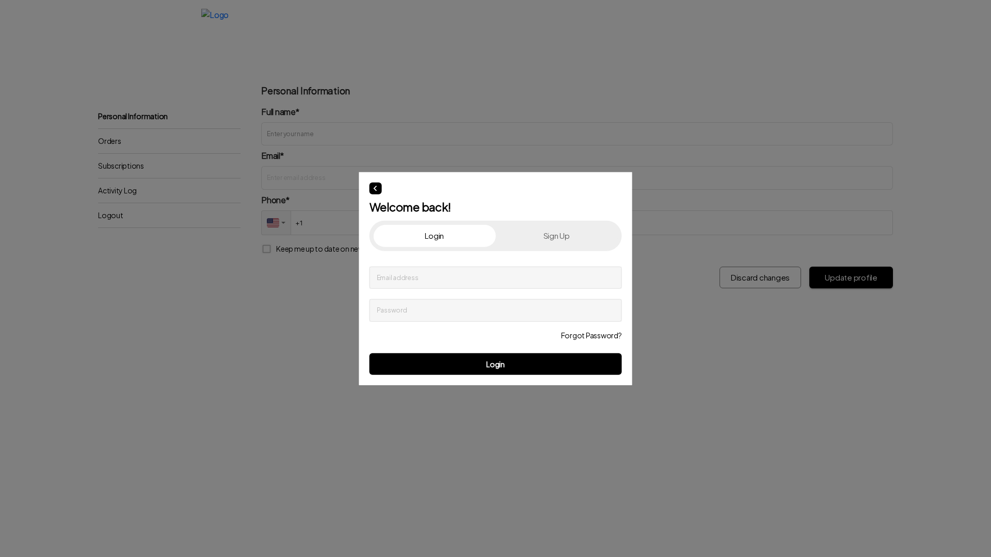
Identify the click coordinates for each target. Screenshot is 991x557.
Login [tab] (434, 235)
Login (495, 363)
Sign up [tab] (557, 235)
